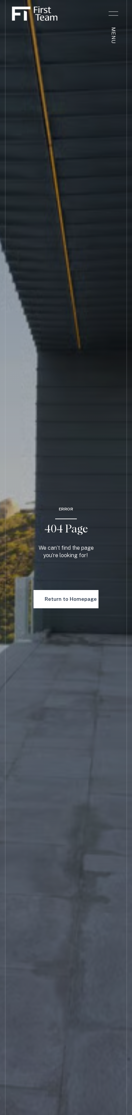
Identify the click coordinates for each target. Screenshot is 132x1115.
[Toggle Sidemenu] (113, 13)
